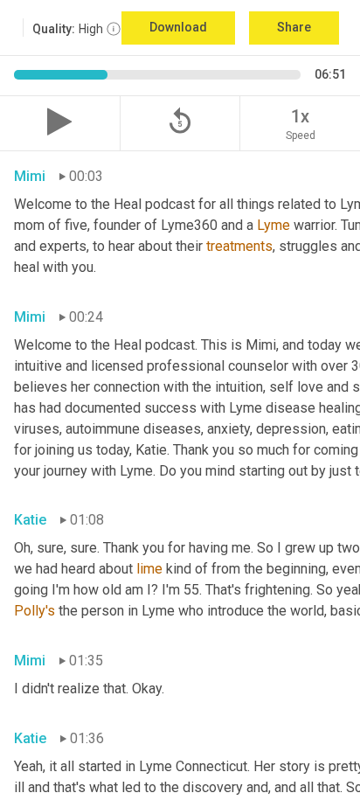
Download (178, 27)
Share (294, 27)
